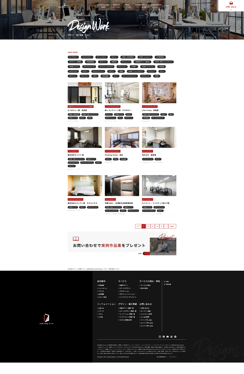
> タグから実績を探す (125, 320)
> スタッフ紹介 (102, 297)
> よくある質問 (144, 317)
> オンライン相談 (145, 311)
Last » (172, 226)
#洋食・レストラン (145, 57)
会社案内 (101, 281)
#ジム (162, 71)
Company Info (103, 6)
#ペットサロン (101, 57)
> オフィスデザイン (124, 288)
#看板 (121, 71)
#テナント (103, 62)
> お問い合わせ (144, 308)
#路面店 (114, 62)
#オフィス (73, 76)
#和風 (156, 76)
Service (116, 6)
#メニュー (151, 71)
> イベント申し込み (146, 320)
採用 (167, 281)
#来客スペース (74, 66)
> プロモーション (123, 291)
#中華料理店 (160, 57)
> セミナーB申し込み (146, 326)
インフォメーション (106, 304)
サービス (122, 281)
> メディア (100, 311)
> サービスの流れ (145, 285)
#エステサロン (87, 57)
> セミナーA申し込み (146, 323)
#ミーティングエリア (106, 66)
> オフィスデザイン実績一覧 (127, 311)
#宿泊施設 (105, 76)
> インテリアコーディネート (127, 297)
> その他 (100, 317)
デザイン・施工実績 (127, 304)
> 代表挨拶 (100, 285)
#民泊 (95, 76)
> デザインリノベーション (126, 294)
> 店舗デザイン (123, 285)
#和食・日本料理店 (128, 57)
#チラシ (111, 71)
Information (156, 6)
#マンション (122, 66)
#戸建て (134, 66)
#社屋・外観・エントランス (163, 62)
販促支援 (168, 284)
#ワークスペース (89, 66)
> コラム (100, 314)
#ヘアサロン (73, 57)
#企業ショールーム (147, 66)
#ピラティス (145, 76)
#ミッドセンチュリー (129, 76)
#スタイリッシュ (98, 71)
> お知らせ (100, 308)
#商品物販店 (90, 62)
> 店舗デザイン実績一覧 (126, 308)
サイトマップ (172, 357)
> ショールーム (102, 288)
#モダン (85, 71)
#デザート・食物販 (75, 62)
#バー (116, 76)
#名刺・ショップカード (136, 71)
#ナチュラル (73, 71)
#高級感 (161, 66)
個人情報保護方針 (161, 357)
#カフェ (114, 57)
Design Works (141, 6)
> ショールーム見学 (146, 314)
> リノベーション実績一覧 (126, 314)
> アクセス (100, 291)
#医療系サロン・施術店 (142, 62)
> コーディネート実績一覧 (126, 317)
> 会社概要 (100, 294)
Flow (127, 6)
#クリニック (126, 62)
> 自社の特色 (144, 288)
